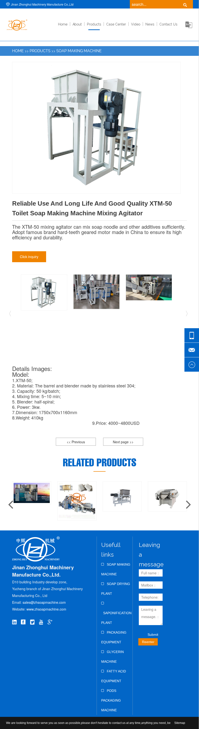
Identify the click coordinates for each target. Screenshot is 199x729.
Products (94, 24)
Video (135, 24)
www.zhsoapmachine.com (46, 609)
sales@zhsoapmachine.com (44, 602)
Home (18, 51)
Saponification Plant (116, 618)
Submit (153, 635)
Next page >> (123, 441)
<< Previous (76, 441)
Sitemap (179, 723)
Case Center (116, 24)
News (149, 24)
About (77, 24)
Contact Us (168, 24)
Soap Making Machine (79, 51)
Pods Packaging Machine (111, 700)
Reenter (148, 642)
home (62, 24)
